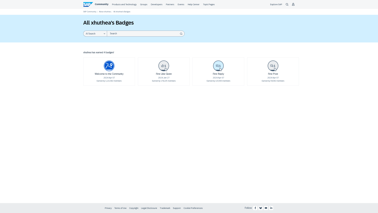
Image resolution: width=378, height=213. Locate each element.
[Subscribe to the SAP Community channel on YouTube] (266, 208)
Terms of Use (120, 208)
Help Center (193, 4)
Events (181, 4)
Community (101, 4)
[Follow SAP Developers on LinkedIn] (271, 208)
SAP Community (89, 12)
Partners (170, 4)
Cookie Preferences (193, 208)
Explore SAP (276, 4)
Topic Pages (209, 4)
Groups (143, 4)
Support (177, 208)
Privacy (108, 208)
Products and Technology (124, 4)
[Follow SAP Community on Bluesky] (260, 208)
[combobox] (146, 34)
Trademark (165, 208)
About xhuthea (105, 12)
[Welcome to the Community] (109, 65)
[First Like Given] (163, 65)
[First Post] (273, 65)
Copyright (134, 208)
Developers (156, 4)
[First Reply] (218, 65)
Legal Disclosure (149, 208)
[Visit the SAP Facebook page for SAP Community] (255, 208)
